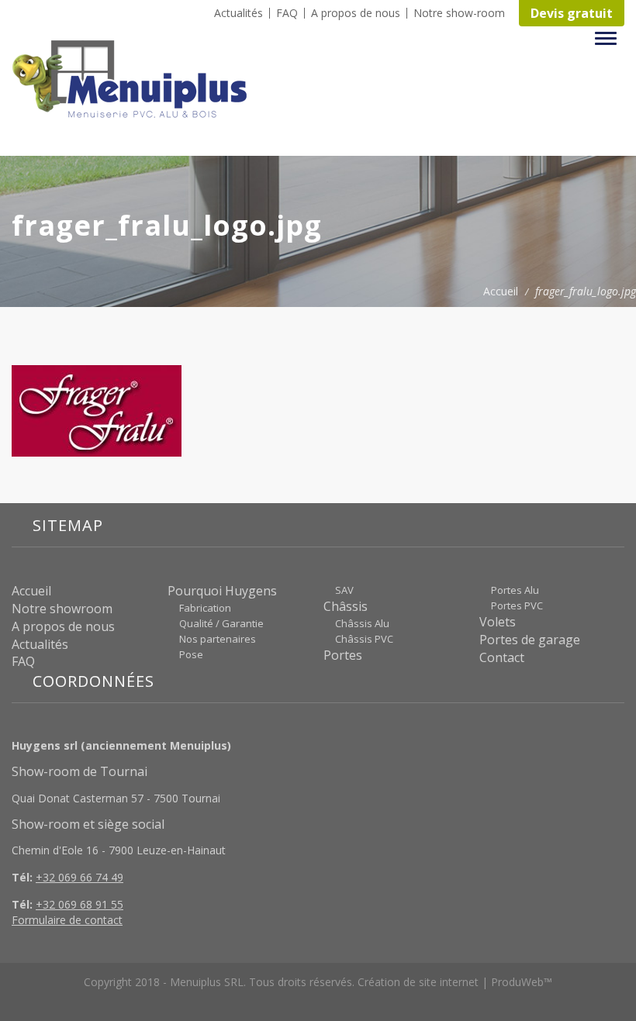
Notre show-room (459, 13)
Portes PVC (517, 605)
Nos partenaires (217, 639)
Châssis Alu (362, 623)
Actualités (238, 13)
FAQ (287, 13)
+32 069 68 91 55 (79, 904)
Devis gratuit (572, 13)
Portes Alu (515, 590)
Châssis (345, 606)
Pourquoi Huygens (222, 590)
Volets (497, 621)
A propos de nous (355, 13)
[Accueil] (136, 79)
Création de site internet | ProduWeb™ (455, 981)
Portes (342, 655)
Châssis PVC (364, 639)
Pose (191, 654)
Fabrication (205, 608)
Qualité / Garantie (221, 623)
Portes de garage (529, 639)
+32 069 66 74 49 (79, 877)
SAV (344, 590)
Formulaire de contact (67, 919)
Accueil (500, 291)
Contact (501, 657)
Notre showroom (62, 608)
